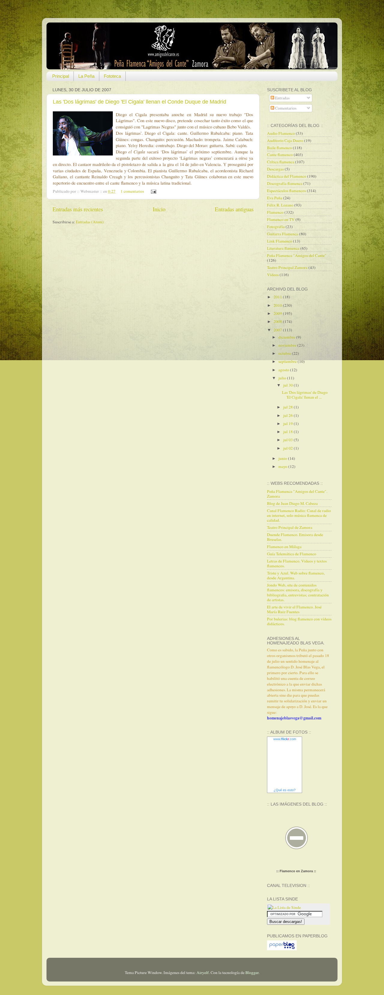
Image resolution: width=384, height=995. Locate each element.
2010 (278, 305)
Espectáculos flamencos (286, 190)
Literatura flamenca (283, 248)
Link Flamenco (279, 241)
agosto (284, 369)
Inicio (159, 209)
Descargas (275, 169)
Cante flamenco (280, 154)
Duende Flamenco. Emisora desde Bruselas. (295, 537)
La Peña (86, 76)
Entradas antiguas (234, 209)
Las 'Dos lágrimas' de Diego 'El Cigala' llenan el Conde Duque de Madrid (139, 102)
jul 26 (288, 415)
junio (283, 458)
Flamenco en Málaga (284, 546)
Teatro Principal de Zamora (289, 527)
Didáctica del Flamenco (286, 176)
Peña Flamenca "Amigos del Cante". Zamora (297, 494)
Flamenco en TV (281, 219)
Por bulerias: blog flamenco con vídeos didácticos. (299, 621)
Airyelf (202, 972)
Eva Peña (274, 198)
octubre (285, 353)
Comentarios (285, 108)
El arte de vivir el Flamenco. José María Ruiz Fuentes (294, 609)
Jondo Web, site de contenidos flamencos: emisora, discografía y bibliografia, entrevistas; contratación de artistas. (298, 592)
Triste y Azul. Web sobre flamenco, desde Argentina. (296, 575)
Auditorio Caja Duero (285, 140)
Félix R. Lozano (280, 205)
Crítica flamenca (280, 161)
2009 (278, 313)
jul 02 (288, 448)
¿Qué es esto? (285, 790)
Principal (60, 76)
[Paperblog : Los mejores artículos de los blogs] (282, 948)
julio (282, 378)
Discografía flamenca (284, 183)
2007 (278, 330)
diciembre (287, 337)
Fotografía (276, 226)
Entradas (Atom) (90, 222)
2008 (278, 321)
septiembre (288, 361)
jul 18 (288, 431)
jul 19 (288, 423)
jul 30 (288, 385)
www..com (284, 739)
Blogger (252, 972)
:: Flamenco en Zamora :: (296, 871)
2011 (278, 297)
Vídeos (273, 274)
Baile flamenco (279, 147)
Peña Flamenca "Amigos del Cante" (296, 255)
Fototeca (112, 76)
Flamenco (275, 212)
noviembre (287, 345)
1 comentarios (132, 191)
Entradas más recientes (77, 209)
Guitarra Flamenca (282, 234)
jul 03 (288, 439)
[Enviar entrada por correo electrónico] (152, 191)
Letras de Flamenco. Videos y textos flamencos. (297, 563)
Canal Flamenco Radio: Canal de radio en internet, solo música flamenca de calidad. (299, 515)
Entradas (282, 98)
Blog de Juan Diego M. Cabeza (292, 503)
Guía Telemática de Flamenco (291, 553)
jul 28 (288, 407)
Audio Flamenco (281, 133)
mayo (283, 466)
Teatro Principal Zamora (287, 267)
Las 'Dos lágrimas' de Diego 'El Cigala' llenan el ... (305, 395)
